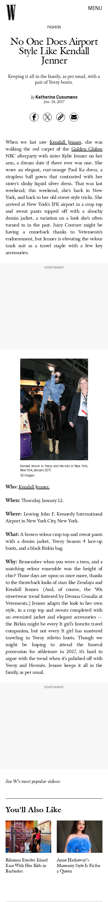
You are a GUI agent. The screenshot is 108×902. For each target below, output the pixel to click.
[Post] (47, 117)
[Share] (34, 117)
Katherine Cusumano (56, 96)
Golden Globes (86, 149)
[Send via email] (74, 117)
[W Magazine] (11, 12)
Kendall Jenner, (66, 142)
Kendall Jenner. (34, 487)
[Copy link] (60, 117)
